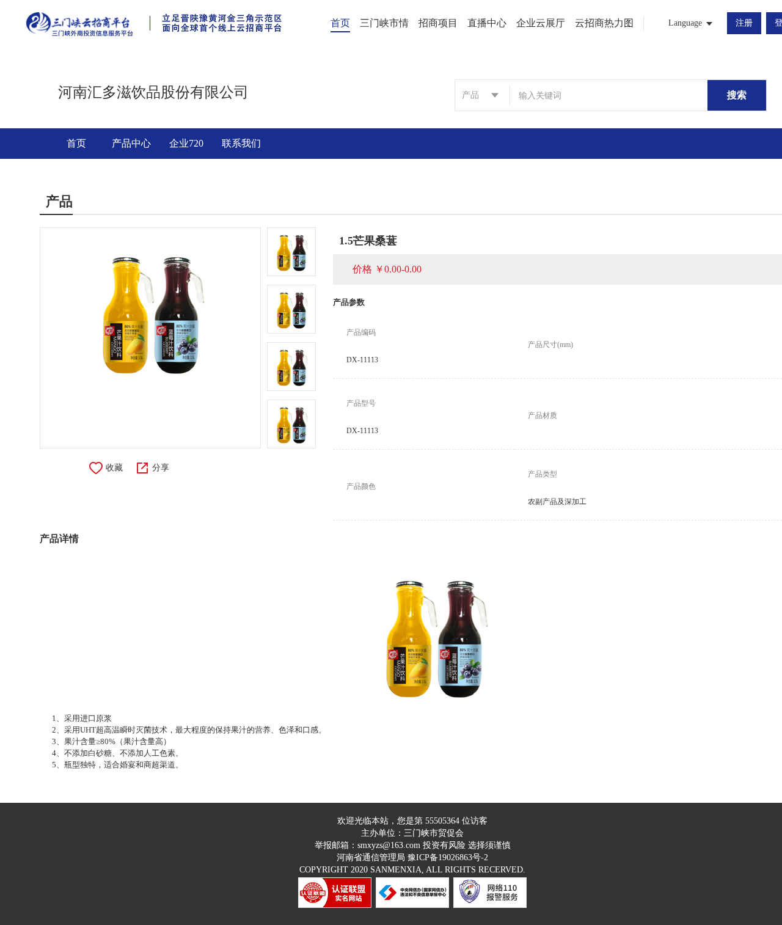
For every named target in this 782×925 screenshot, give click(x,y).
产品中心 (131, 143)
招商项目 (438, 23)
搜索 (737, 95)
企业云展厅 (540, 23)
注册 (744, 22)
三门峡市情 (384, 23)
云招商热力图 (604, 23)
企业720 (186, 143)
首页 (340, 23)
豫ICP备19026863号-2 (447, 857)
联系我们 (241, 143)
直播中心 (486, 23)
